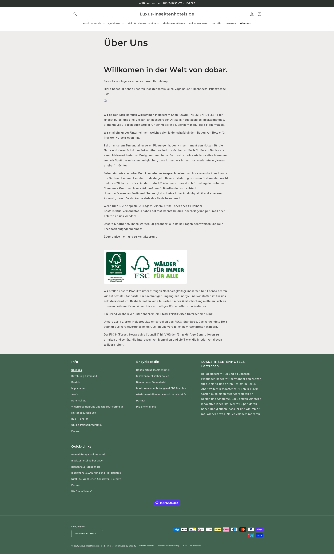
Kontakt (76, 382)
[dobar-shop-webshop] (105, 102)
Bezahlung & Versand (84, 375)
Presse (75, 431)
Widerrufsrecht (146, 546)
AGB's (74, 394)
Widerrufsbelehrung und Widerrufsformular (97, 406)
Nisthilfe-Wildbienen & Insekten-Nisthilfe (161, 394)
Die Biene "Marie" (146, 406)
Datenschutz (78, 400)
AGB (185, 546)
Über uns (76, 369)
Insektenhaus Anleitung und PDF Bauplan (161, 388)
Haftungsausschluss (83, 412)
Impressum (78, 388)
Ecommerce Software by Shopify (120, 546)
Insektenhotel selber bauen (152, 375)
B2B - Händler (79, 418)
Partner (140, 400)
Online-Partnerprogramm (86, 425)
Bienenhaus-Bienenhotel (151, 382)
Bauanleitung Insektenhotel (153, 369)
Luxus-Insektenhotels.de (91, 546)
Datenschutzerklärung (168, 546)
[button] (75, 14)
